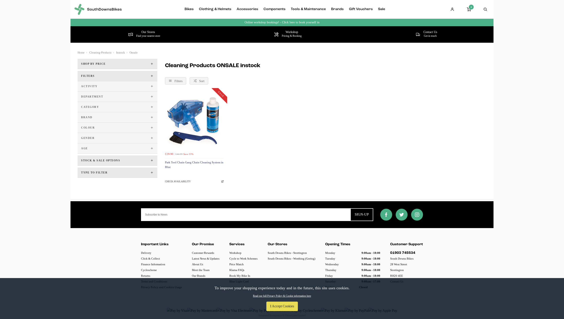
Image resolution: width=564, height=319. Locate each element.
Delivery (146, 252)
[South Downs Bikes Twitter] (402, 215)
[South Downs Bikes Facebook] (386, 215)
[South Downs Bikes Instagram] (417, 215)
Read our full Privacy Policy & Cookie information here (282, 296)
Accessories (247, 9)
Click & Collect (150, 258)
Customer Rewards (203, 252)
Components (274, 9)
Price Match (236, 264)
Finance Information (153, 264)
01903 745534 (402, 253)
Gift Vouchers (361, 9)
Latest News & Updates (205, 258)
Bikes (189, 9)
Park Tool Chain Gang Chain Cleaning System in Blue (194, 165)
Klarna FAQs (236, 270)
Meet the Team (201, 270)
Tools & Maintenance (308, 9)
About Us (197, 264)
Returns (145, 275)
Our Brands (198, 275)
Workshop (235, 252)
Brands (337, 9)
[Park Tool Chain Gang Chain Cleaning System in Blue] (194, 121)
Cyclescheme (149, 270)
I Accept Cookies (282, 306)
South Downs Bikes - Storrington (287, 252)
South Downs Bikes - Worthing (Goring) (291, 258)
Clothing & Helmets (215, 9)
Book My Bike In (239, 275)
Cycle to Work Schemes (243, 258)
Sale (381, 9)
